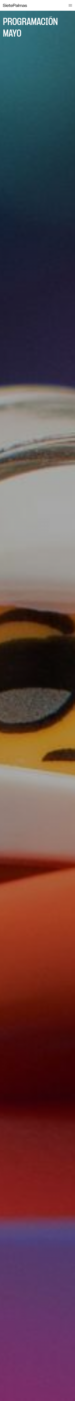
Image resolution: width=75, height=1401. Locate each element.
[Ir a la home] (15, 5)
